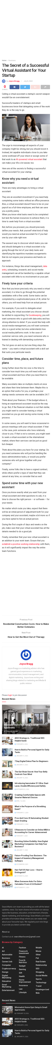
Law (20, 989)
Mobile (39, 948)
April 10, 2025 (20, 801)
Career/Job (7, 962)
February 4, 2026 (22, 744)
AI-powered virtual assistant (29, 159)
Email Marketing (6, 986)
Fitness (22, 957)
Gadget (22, 966)
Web (37, 993)
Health (22, 976)
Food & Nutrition (23, 961)
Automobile (7, 955)
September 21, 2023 (22, 887)
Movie (38, 951)
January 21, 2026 (22, 765)
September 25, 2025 (22, 789)
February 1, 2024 (22, 836)
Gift (20, 973)
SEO (37, 968)
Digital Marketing (6, 976)
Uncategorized (42, 989)
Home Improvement (25, 981)
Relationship (41, 965)
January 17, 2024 (22, 850)
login (10, 695)
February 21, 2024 (22, 812)
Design (5, 972)
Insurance (23, 985)
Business (12, 60)
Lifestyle (23, 992)
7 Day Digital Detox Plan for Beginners (31, 761)
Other (38, 955)
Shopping (40, 972)
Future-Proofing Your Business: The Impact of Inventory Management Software (31, 858)
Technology (41, 982)
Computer (6, 965)
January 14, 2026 (22, 778)
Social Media (41, 975)
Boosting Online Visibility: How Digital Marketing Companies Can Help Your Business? (31, 844)
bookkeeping (35, 315)
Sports (39, 979)
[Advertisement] (26, 29)
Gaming (22, 969)
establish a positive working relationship (21, 544)
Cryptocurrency (9, 968)
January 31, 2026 (22, 756)
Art (3, 951)
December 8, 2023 (22, 864)
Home (4, 60)
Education (6, 981)
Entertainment (8, 990)
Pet (37, 958)
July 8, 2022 (28, 81)
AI (3, 948)
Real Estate (41, 962)
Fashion (22, 948)
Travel (38, 986)
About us (6, 932)
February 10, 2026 (11, 731)
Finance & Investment (24, 952)
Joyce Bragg (14, 81)
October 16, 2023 (22, 876)
